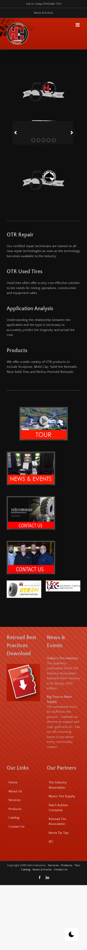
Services (14, 800)
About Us (15, 791)
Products (14, 809)
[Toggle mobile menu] (78, 25)
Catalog (13, 818)
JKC (51, 841)
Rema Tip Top (58, 833)
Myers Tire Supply (62, 796)
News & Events (42, 869)
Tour (77, 865)
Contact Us (16, 826)
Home (12, 782)
